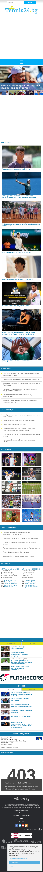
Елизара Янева (30, 580)
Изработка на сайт (30, 829)
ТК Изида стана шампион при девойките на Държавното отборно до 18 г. (21, 225)
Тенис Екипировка (8, 527)
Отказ (12, 866)
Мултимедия (6, 449)
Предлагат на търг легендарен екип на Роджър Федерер (21, 548)
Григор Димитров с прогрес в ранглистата (16, 361)
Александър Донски (10, 585)
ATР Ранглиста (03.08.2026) (10, 569)
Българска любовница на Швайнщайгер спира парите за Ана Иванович (21, 384)
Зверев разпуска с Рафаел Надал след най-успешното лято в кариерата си (21, 401)
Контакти (22, 821)
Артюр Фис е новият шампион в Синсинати (21, 711)
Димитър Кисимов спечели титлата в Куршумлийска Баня (21, 705)
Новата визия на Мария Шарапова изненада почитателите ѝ (17, 395)
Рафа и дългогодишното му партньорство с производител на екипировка (17, 533)
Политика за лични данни (21, 815)
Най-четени (10, 689)
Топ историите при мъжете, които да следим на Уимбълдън (20, 668)
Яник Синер (7, 570)
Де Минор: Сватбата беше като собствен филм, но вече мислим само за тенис (21, 374)
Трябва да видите (8, 410)
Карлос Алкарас (8, 572)
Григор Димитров (9, 580)
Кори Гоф (26, 575)
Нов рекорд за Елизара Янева (21, 716)
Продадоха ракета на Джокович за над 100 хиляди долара (19, 543)
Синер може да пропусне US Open (14, 424)
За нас (21, 818)
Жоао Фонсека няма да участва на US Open (16, 252)
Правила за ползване (21, 810)
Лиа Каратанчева (30, 585)
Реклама (21, 813)
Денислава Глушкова (31, 587)
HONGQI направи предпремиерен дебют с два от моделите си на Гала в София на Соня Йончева (18, 333)
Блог (21, 640)
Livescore (15, 747)
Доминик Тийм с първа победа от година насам (18, 556)
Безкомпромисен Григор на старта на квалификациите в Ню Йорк (20, 86)
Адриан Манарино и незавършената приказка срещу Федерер (19, 654)
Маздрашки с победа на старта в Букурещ (16, 169)
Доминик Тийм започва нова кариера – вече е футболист (21, 379)
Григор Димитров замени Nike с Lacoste (16, 552)
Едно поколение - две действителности (18, 647)
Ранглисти (5, 564)
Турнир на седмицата (21, 734)
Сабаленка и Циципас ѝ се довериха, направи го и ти (20, 538)
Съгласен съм (14, 862)
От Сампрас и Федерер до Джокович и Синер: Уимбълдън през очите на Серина (21, 662)
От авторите (11, 643)
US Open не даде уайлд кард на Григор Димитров (19, 420)
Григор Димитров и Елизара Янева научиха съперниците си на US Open (21, 694)
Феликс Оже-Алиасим (10, 575)
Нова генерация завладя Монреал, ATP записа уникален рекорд (21, 435)
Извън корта (6, 368)
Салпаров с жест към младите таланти (15, 306)
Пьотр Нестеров (9, 582)
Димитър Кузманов (10, 583)
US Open (9, 738)
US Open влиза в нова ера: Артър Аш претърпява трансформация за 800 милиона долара (19, 429)
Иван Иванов (8, 587)
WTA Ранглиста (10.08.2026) (31, 569)
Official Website (6, 747)
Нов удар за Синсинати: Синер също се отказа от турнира (19, 440)
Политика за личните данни (19, 859)
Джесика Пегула (28, 574)
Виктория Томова (30, 582)
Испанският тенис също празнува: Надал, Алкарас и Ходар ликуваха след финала (20, 390)
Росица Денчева (30, 583)
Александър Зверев (9, 574)
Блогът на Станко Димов (19, 659)
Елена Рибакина (28, 572)
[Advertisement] (21, 36)
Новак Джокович (8, 577)
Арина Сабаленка (29, 570)
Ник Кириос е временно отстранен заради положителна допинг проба (21, 415)
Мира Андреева (28, 577)
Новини (21, 686)
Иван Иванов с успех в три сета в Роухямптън (17, 279)
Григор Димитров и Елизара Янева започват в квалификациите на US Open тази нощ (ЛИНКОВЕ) (19, 196)
